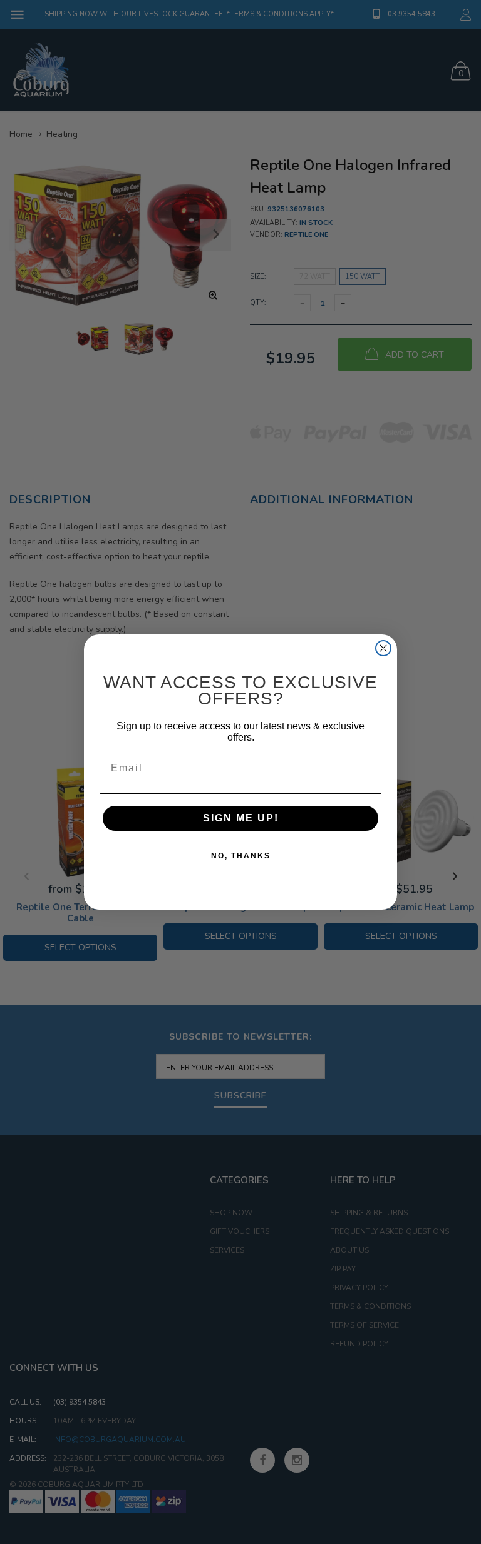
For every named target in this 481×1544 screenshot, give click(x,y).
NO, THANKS (241, 855)
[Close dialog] (383, 648)
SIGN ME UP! (241, 818)
